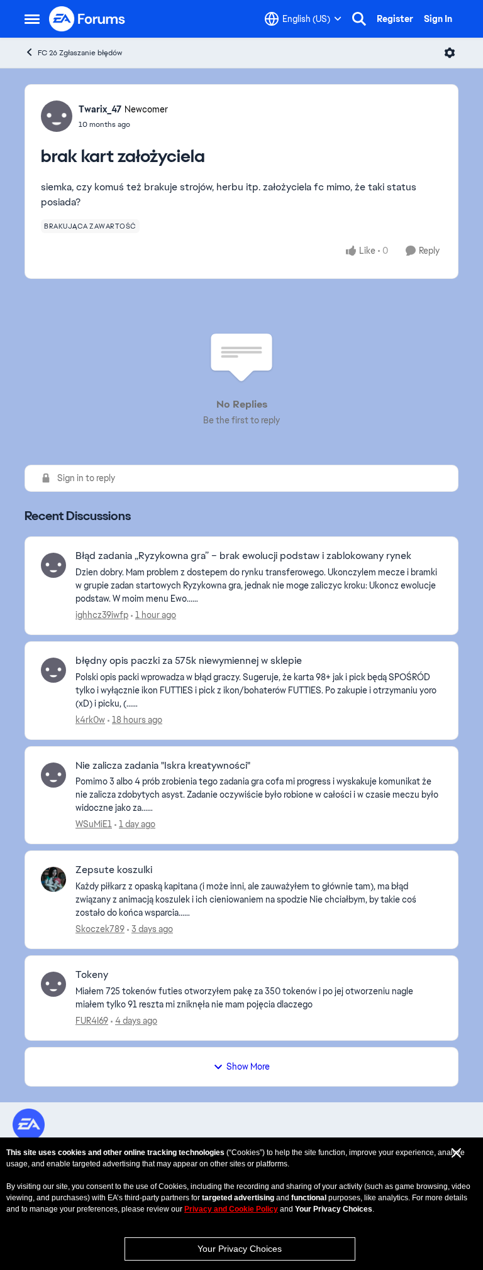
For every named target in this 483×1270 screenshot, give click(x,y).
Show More (248, 1066)
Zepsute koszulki (113, 870)
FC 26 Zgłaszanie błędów (80, 53)
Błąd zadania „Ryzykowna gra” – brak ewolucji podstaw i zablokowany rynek (243, 556)
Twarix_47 (100, 109)
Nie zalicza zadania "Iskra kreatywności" (162, 765)
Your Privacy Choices (239, 1249)
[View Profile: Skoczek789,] (53, 879)
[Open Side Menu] (32, 18)
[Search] (359, 18)
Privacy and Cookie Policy (231, 1209)
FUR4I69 (91, 1020)
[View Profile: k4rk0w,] (53, 670)
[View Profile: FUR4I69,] (53, 984)
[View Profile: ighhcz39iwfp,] (53, 565)
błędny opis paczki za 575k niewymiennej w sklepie (188, 660)
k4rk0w (90, 719)
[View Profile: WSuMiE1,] (53, 775)
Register (395, 18)
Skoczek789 (100, 929)
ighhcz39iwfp (101, 615)
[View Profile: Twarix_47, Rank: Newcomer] (56, 116)
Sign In (438, 18)
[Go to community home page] (87, 18)
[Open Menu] (449, 53)
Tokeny (91, 975)
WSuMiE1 (93, 824)
